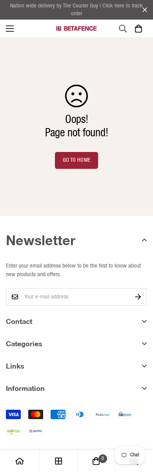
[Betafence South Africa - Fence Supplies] (76, 29)
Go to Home (77, 160)
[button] (138, 28)
